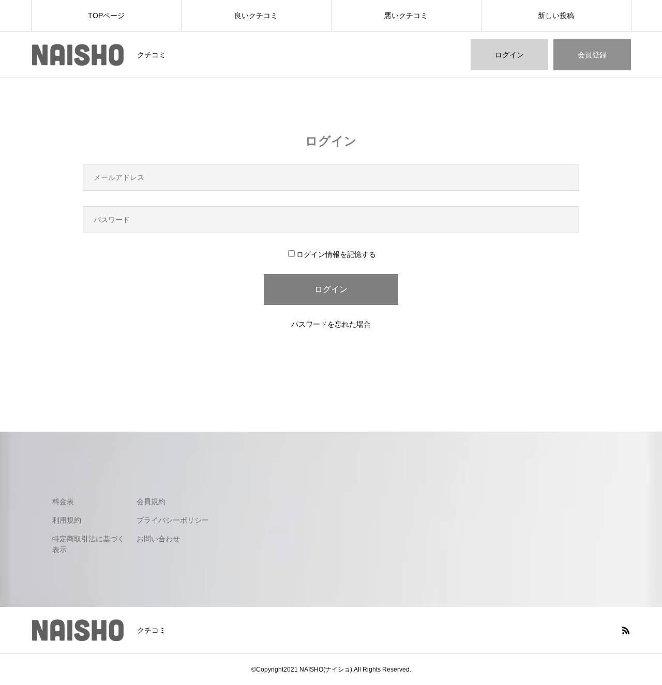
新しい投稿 (556, 15)
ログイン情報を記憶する (336, 254)
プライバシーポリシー (173, 520)
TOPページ (106, 15)
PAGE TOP (637, 652)
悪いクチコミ (406, 15)
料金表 (63, 501)
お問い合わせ (158, 539)
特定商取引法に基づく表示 (88, 544)
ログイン (509, 55)
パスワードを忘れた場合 (331, 324)
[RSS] (626, 630)
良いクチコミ (256, 15)
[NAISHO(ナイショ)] (77, 54)
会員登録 (592, 55)
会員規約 (151, 501)
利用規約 (66, 520)
